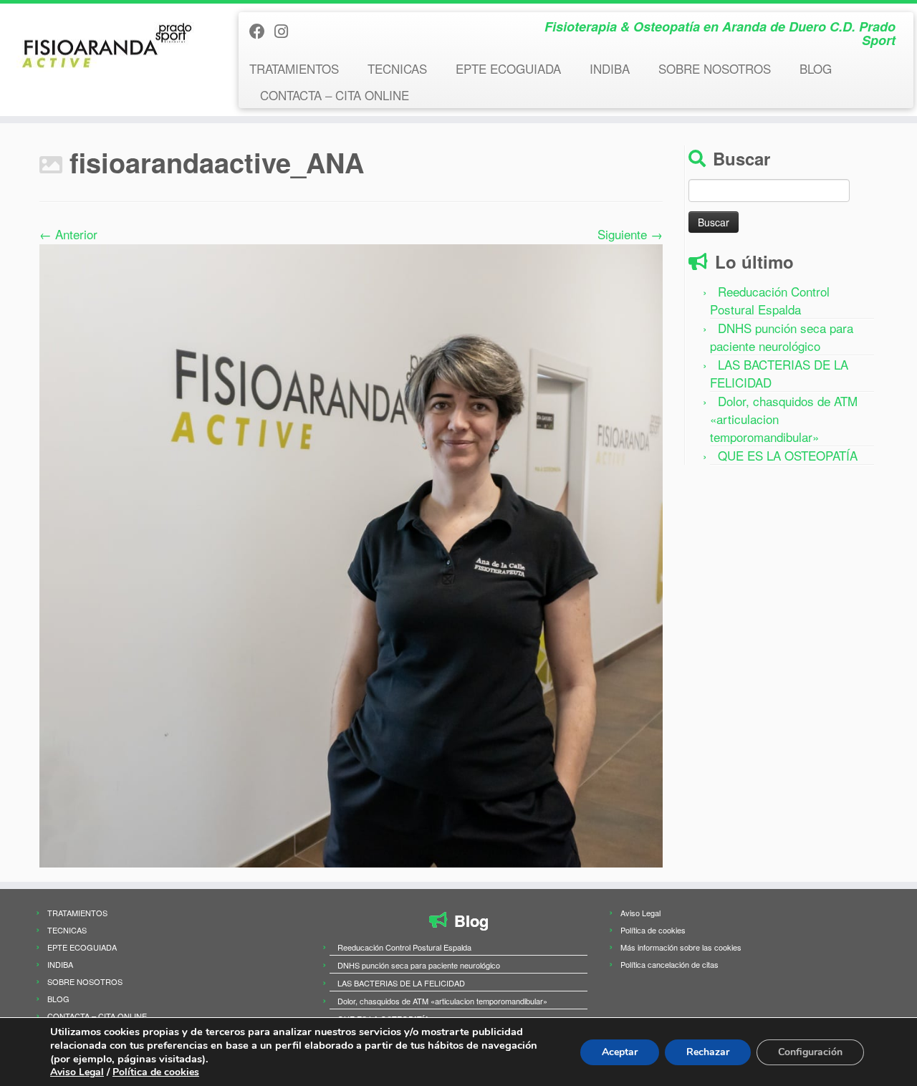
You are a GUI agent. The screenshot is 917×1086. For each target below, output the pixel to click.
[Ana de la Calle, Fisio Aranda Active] (351, 553)
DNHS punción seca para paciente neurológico (781, 337)
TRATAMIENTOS (294, 68)
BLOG (816, 68)
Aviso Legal (640, 912)
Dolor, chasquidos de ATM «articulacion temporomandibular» (442, 1000)
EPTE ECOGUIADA (508, 68)
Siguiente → (630, 234)
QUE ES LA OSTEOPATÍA (788, 455)
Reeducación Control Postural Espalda (770, 300)
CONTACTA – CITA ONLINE (334, 95)
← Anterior (68, 234)
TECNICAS (397, 68)
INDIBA (610, 68)
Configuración (810, 1052)
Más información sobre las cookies (680, 947)
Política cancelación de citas (669, 964)
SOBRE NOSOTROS (714, 68)
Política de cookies (653, 930)
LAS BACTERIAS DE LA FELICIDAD (401, 983)
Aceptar (620, 1052)
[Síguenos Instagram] (285, 30)
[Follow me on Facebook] (261, 30)
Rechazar (707, 1052)
